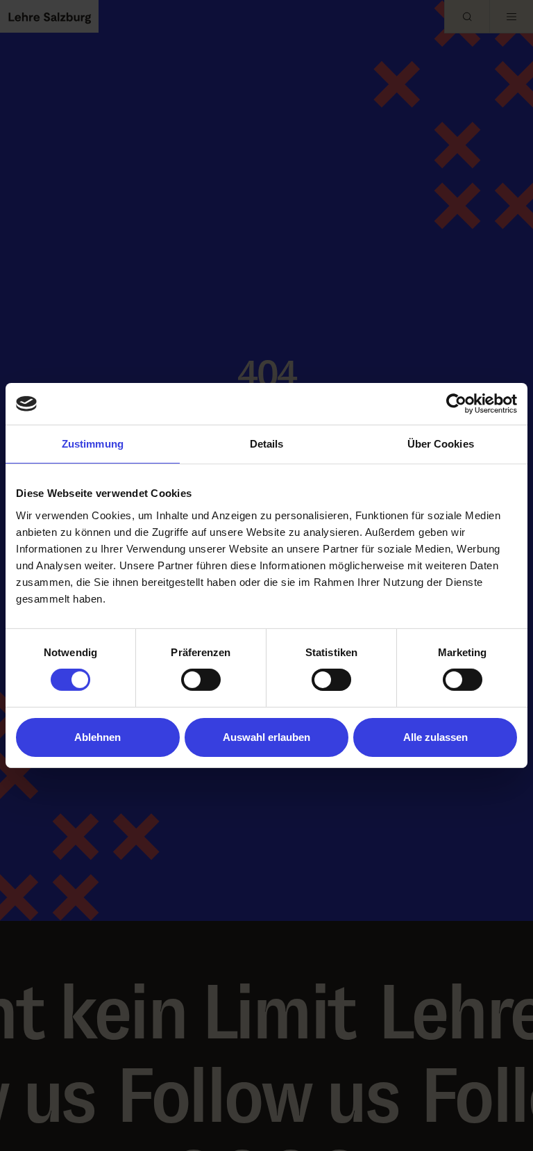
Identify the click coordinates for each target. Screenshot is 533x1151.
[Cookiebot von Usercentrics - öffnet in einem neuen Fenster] (456, 403)
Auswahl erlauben (266, 737)
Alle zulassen (435, 737)
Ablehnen (97, 737)
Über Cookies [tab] (440, 444)
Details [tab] (267, 444)
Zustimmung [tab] (93, 444)
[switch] (201, 680)
